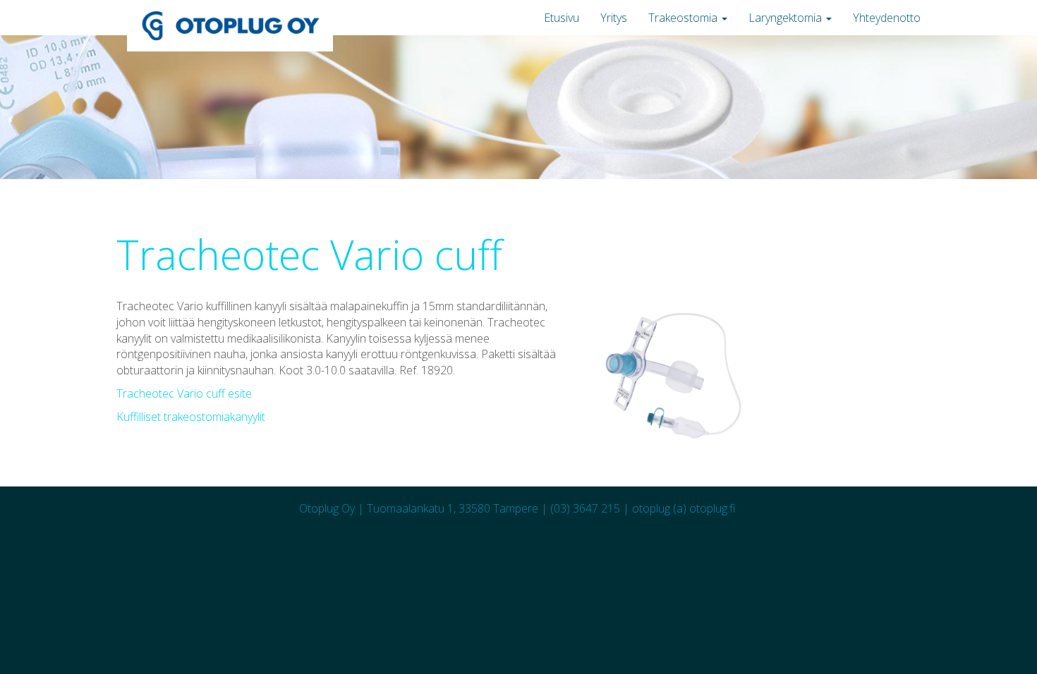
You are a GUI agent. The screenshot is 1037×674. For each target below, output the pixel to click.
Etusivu (561, 17)
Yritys (613, 17)
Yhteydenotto (887, 17)
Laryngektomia (786, 17)
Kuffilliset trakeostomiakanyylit (190, 416)
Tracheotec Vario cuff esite (184, 393)
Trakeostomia (684, 17)
